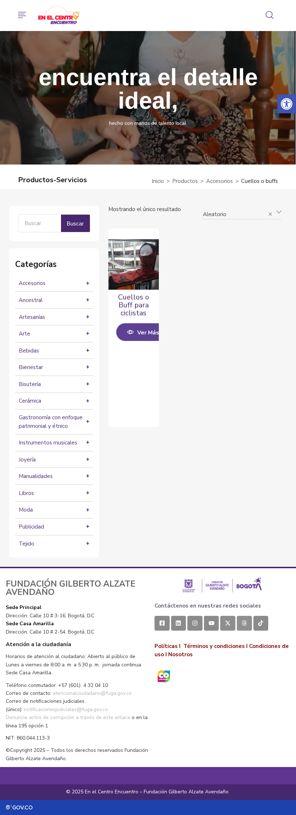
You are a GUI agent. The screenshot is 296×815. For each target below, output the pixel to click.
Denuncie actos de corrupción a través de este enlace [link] (68, 717)
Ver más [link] (148, 333)
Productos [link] (185, 181)
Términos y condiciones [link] (214, 646)
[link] (286, 104)
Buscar (75, 223)
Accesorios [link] (219, 181)
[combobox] (242, 211)
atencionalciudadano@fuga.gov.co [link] (92, 693)
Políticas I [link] (167, 646)
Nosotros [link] (180, 654)
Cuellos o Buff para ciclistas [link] (133, 305)
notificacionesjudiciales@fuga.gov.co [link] (66, 709)
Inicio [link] (158, 181)
